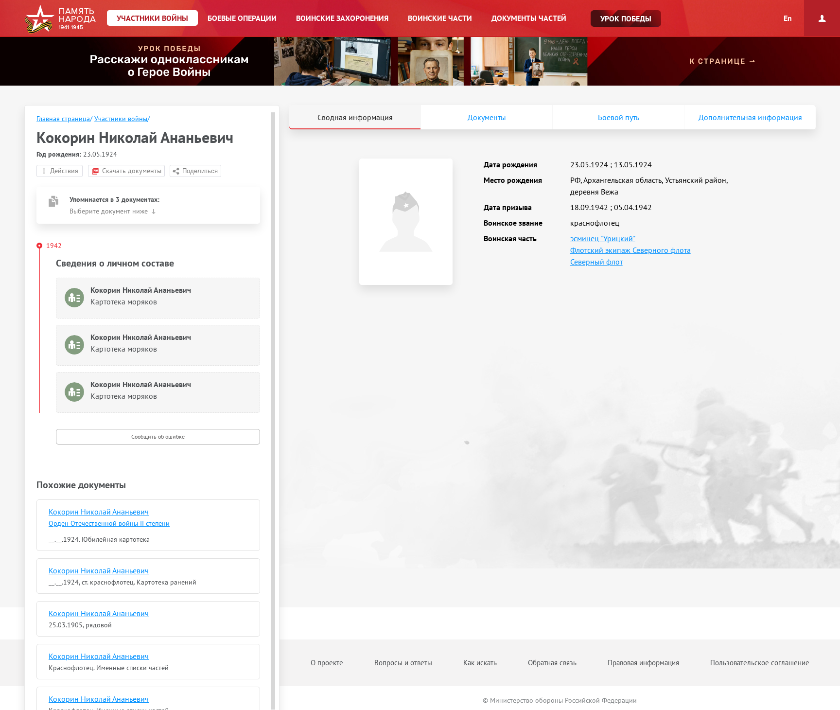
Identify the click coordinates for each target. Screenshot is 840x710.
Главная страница (63, 118)
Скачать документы (131, 170)
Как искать (480, 662)
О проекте (327, 662)
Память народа (60, 19)
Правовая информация (643, 662)
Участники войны (120, 118)
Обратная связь (552, 662)
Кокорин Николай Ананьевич (99, 511)
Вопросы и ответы (403, 662)
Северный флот (596, 262)
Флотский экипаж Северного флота (630, 250)
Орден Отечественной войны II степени (109, 523)
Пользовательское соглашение (759, 662)
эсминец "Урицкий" (602, 238)
